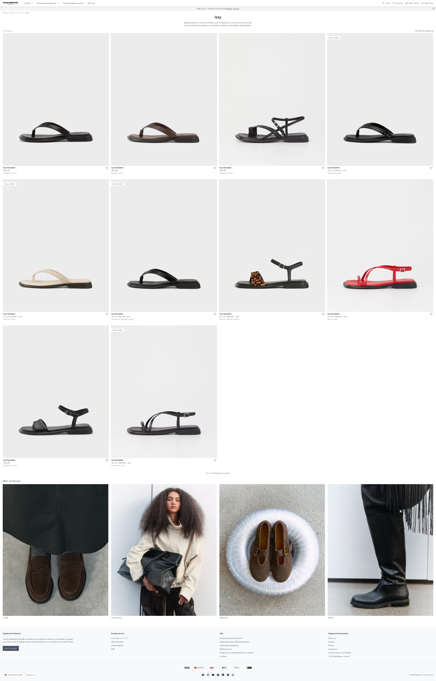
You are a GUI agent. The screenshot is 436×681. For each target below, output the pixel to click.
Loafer (6, 617)
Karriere (331, 642)
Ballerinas (224, 617)
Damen (229, 8)
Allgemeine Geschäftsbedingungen (234, 642)
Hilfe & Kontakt (117, 642)
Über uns (332, 638)
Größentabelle (117, 645)
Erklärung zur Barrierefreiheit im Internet (237, 652)
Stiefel (330, 617)
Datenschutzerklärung (229, 645)
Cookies (223, 656)
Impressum (333, 649)
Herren (236, 8)
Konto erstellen (11, 648)
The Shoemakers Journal (338, 656)
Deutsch (30, 675)
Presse (331, 645)
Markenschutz (226, 649)
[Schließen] (433, 8)
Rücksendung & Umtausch (231, 638)
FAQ (113, 649)
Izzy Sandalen (9, 167)
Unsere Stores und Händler (339, 652)
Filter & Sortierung (425, 31)
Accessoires (116, 617)
